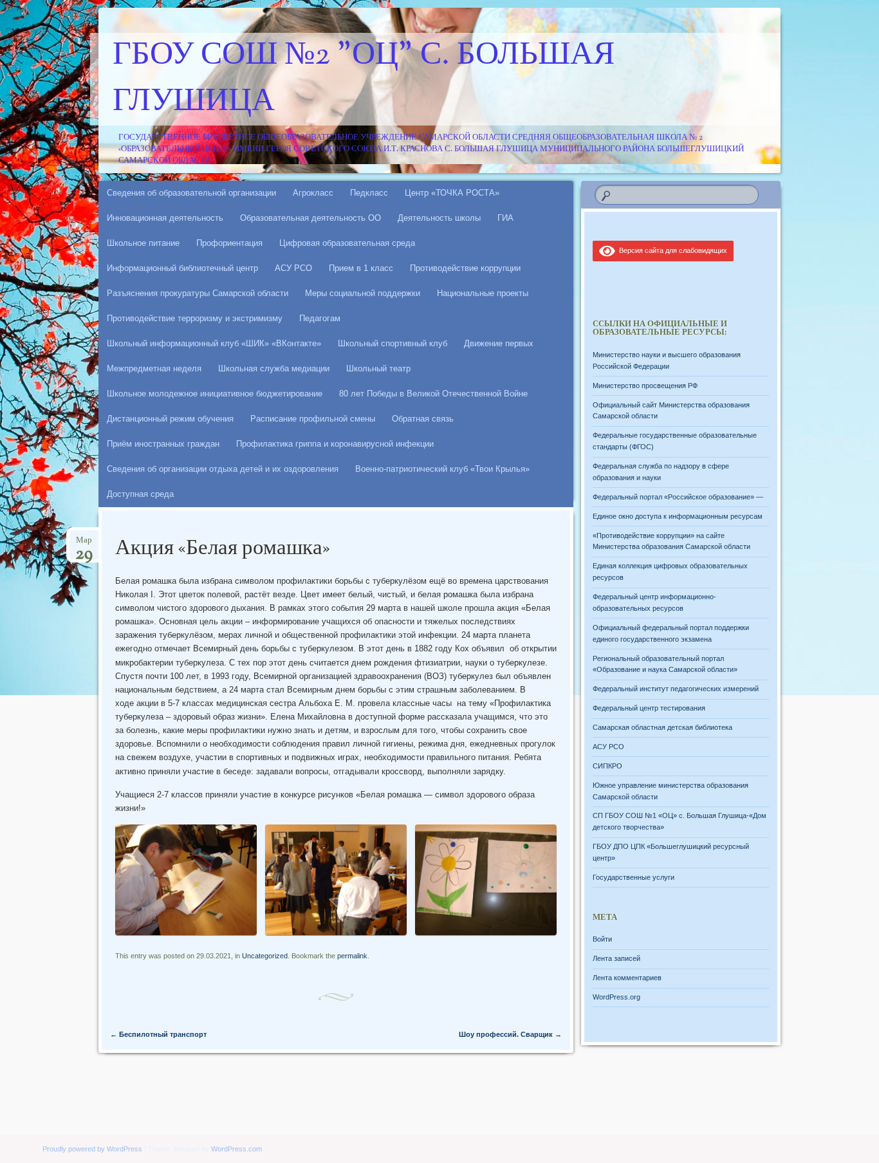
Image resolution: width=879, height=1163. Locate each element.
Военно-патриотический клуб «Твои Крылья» (442, 469)
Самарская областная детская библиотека (662, 727)
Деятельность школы (439, 218)
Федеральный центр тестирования (649, 708)
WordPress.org (616, 997)
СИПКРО (607, 766)
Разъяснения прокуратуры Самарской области (197, 293)
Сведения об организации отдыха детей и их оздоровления (222, 469)
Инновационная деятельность (165, 218)
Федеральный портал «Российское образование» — (678, 497)
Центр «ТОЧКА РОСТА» (452, 193)
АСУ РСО (293, 268)
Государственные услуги (633, 877)
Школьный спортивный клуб (392, 343)
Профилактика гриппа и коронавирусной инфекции (335, 444)
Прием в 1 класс (361, 268)
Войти (602, 939)
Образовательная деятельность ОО (310, 218)
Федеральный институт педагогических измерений (676, 689)
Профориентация (229, 243)
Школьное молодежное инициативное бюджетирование (214, 393)
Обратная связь (423, 418)
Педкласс (369, 193)
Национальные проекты (482, 293)
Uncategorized (265, 956)
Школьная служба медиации (273, 368)
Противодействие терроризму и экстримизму (194, 318)
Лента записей (616, 958)
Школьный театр (378, 368)
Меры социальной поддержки (362, 293)
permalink (352, 956)
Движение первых (498, 343)
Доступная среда (140, 494)
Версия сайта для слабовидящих (671, 250)
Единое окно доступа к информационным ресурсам (678, 516)
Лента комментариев (627, 978)
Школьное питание (143, 243)
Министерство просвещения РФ (645, 385)
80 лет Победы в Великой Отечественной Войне (433, 393)
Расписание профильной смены (312, 418)
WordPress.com (236, 1149)
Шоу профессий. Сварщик (510, 1034)
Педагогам (319, 318)
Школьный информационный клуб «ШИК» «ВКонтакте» (214, 343)
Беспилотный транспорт (158, 1034)
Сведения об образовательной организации (191, 193)
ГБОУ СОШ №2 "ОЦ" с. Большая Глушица (364, 79)
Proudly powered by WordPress (92, 1149)
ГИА (505, 218)
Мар (84, 544)
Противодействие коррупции (465, 268)
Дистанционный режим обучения (170, 418)
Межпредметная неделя (154, 368)
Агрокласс (313, 193)
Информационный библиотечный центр (182, 268)
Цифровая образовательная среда (347, 243)
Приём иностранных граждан (163, 444)
